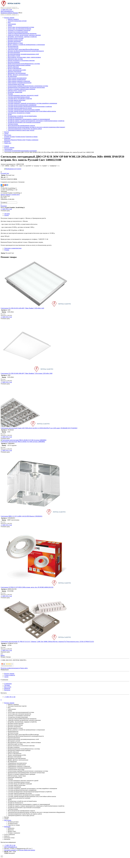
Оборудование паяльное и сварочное (19, 81)
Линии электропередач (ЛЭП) (17, 70)
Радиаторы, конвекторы (15, 92)
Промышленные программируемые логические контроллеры (26, 87)
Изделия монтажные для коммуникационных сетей (23, 54)
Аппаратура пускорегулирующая (18, 32)
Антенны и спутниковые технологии (19, 30)
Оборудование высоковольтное (17, 78)
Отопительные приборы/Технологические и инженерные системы (28, 86)
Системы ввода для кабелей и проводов (20, 98)
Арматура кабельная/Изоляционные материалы (22, 33)
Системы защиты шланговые (16, 100)
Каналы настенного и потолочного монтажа (21, 60)
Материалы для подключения (17, 73)
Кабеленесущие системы (15, 59)
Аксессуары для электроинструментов (19, 28)
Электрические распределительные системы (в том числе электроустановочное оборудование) (36, 127)
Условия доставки (9, 136)
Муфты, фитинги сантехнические (18, 74)
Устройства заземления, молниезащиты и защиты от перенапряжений (29, 119)
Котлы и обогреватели (14, 68)
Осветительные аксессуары (16, 84)
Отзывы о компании (32, 140)
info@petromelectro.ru (7, 11)
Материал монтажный (14, 71)
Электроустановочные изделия (17, 21)
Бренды (6, 132)
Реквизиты (7, 140)
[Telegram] (7, 185)
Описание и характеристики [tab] (12, 248)
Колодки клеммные (14, 62)
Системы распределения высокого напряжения (22, 105)
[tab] (6, 250)
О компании (8, 683)
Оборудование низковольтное (17, 79)
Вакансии (14, 140)
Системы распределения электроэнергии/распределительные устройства (30, 106)
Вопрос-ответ (21, 140)
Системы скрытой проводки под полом (20, 108)
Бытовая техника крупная (15, 38)
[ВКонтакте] (1, 185)
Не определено (12, 76)
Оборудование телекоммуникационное (19, 82)
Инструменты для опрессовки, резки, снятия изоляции (24, 57)
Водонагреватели (13, 46)
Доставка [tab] (7, 213)
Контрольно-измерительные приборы (19, 65)
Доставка (7, 685)
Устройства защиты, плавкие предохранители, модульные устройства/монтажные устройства (36, 120)
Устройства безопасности (15, 117)
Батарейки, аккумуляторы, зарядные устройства (22, 36)
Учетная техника (13, 124)
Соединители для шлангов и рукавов (19, 113)
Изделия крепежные (14, 52)
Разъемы (10, 94)
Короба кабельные (13, 67)
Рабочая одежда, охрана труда (17, 90)
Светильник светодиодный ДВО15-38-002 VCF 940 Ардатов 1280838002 (23, 441)
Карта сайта (24, 668)
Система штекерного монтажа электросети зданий (23, 95)
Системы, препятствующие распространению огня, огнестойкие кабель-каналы (32, 111)
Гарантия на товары (31, 136)
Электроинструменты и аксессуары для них (21, 130)
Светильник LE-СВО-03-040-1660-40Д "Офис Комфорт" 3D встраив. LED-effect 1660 (26, 373)
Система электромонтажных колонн (19, 97)
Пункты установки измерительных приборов (21, 89)
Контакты (7, 141)
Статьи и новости (9, 675)
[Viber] (5, 185)
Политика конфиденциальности (10, 668)
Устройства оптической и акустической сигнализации (24, 122)
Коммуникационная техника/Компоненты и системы (24, 63)
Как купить (7, 135)
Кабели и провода (13, 19)
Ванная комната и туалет (15, 43)
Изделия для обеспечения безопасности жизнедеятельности (26, 51)
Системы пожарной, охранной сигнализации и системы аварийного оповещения (32, 103)
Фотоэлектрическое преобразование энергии (21, 125)
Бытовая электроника (14, 41)
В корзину (4, 206)
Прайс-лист (7, 143)
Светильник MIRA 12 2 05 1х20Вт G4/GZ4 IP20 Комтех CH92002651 (21, 516)
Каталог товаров (9, 17)
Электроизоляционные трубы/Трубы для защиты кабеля (25, 128)
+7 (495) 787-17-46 (6, 9)
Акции (6, 133)
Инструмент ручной (14, 55)
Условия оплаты (20, 136)
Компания (7, 138)
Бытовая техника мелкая (15, 40)
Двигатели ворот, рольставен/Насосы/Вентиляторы (23, 49)
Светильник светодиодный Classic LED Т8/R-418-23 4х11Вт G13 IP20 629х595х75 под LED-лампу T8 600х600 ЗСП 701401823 (39, 428)
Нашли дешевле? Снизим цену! (10, 194)
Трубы (10, 114)
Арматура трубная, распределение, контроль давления (24, 35)
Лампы (10, 25)
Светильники (12, 24)
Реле (9, 22)
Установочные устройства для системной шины (22, 116)
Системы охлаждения (14, 101)
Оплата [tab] (6, 215)
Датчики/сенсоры (13, 47)
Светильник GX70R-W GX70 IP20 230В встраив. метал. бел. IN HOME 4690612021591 (27, 587)
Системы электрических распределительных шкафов (24, 109)
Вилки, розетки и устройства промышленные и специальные (26, 44)
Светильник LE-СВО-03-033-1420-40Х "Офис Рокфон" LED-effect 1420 (22, 308)
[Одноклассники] (3, 185)
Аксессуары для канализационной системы (21, 27)
